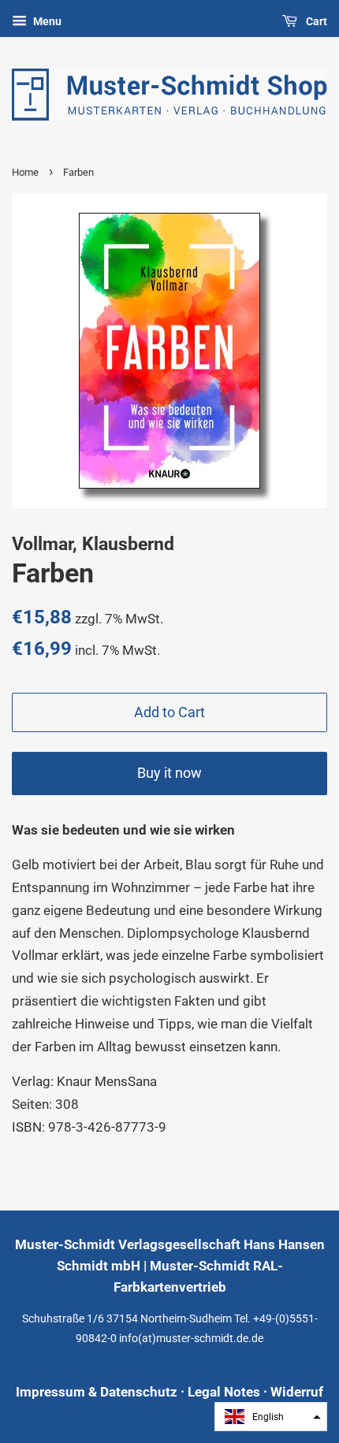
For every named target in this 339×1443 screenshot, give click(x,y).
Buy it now (169, 772)
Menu (46, 21)
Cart (315, 21)
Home (25, 172)
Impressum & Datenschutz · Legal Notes (138, 1392)
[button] (270, 1416)
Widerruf (296, 1392)
